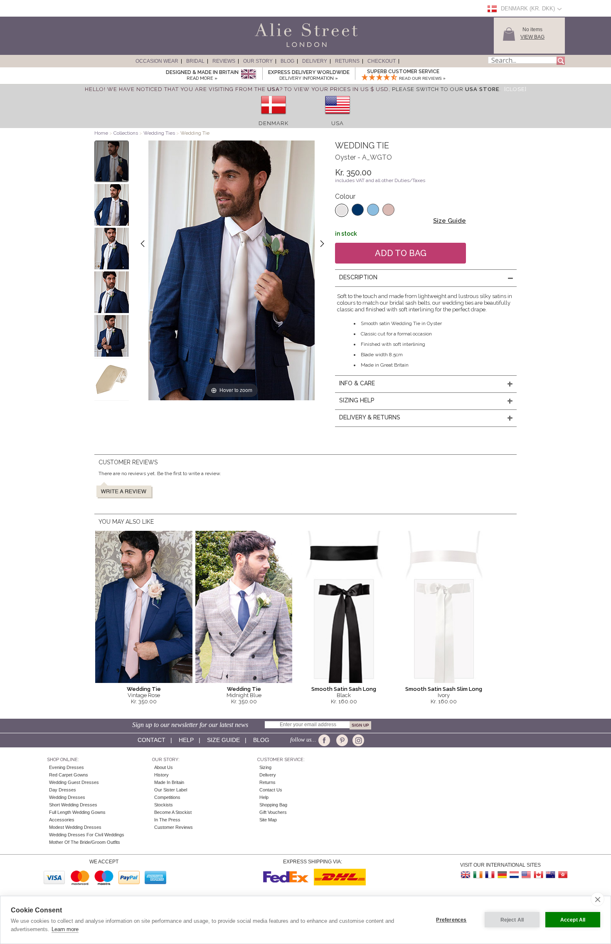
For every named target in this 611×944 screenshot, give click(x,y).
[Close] (515, 89)
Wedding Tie (144, 689)
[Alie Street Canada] (538, 874)
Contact (151, 740)
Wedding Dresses (67, 797)
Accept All (573, 920)
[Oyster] (341, 210)
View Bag (532, 37)
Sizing (265, 767)
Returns (347, 61)
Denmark (273, 123)
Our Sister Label (170, 789)
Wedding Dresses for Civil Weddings (86, 834)
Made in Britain (169, 782)
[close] (597, 899)
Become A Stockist (173, 812)
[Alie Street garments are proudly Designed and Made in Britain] (248, 74)
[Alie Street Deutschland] (502, 874)
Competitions (167, 797)
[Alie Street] (268, 47)
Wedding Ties (159, 133)
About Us (163, 767)
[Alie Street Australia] (550, 874)
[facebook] (325, 740)
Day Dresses (62, 789)
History (161, 774)
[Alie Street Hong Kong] (562, 874)
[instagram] (357, 740)
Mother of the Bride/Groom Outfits (84, 842)
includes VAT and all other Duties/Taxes (380, 180)
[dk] (273, 117)
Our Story (258, 61)
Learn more (65, 929)
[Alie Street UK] (466, 874)
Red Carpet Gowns (68, 774)
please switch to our (445, 89)
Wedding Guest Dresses (74, 782)
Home (101, 133)
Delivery (314, 61)
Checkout (381, 61)
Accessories (61, 819)
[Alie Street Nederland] (514, 874)
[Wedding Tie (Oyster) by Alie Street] (111, 161)
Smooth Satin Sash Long (343, 689)
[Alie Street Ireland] (478, 874)
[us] (337, 117)
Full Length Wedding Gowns (77, 812)
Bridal (195, 61)
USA (337, 123)
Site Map (268, 819)
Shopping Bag (273, 804)
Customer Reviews (173, 827)
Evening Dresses (66, 767)
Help (186, 740)
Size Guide (449, 220)
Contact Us (270, 789)
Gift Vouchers (273, 812)
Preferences (451, 920)
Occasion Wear (157, 61)
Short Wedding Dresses (73, 804)
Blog (287, 61)
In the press (167, 819)
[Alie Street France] (490, 874)
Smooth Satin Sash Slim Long (443, 689)
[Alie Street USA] (526, 874)
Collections (126, 133)
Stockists (163, 804)
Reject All (512, 920)
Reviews (223, 61)
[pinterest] (341, 740)
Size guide (223, 740)
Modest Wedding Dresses (75, 827)
